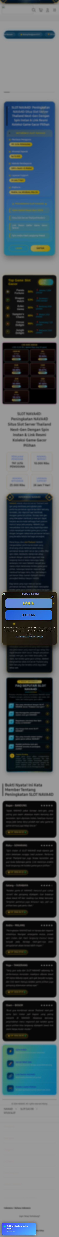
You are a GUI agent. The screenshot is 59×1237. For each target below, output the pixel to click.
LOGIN (28, 603)
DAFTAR (29, 615)
